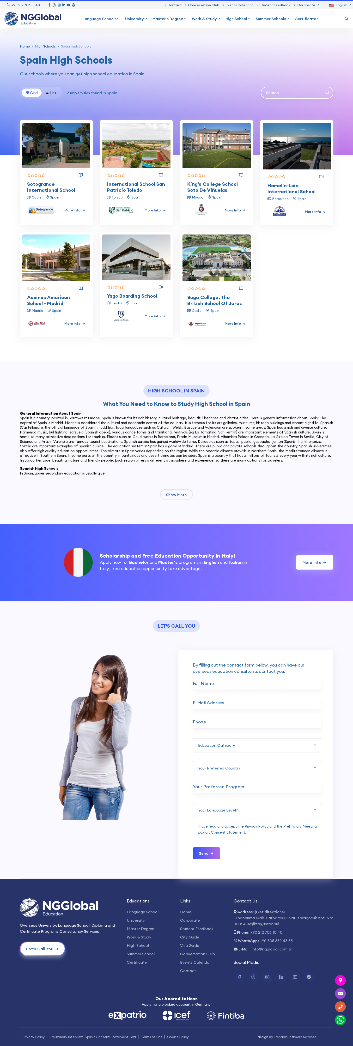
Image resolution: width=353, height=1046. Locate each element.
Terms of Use (151, 1037)
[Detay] (80, 175)
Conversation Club (203, 5)
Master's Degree (167, 18)
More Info (72, 210)
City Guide (189, 937)
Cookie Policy (178, 1037)
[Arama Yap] (346, 19)
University (134, 18)
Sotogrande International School (51, 187)
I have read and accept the (257, 829)
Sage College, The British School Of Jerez (214, 300)
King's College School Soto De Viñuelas (212, 187)
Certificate (305, 18)
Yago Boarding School (132, 296)
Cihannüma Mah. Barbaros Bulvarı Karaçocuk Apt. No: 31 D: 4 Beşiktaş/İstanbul (283, 920)
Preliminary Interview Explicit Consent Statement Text (92, 1037)
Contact (174, 5)
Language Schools (99, 18)
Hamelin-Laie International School (292, 188)
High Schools (45, 46)
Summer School (141, 953)
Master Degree (140, 928)
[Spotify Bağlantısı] (73, 5)
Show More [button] (176, 494)
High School (236, 18)
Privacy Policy (256, 826)
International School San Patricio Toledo (136, 187)
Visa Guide (189, 945)
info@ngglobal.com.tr (272, 949)
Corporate (190, 920)
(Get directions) (270, 911)
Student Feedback (274, 5)
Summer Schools (271, 18)
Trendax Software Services (295, 1037)
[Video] (321, 176)
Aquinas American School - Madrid (48, 300)
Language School (142, 911)
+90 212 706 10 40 (25, 5)
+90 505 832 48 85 (276, 940)
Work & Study (204, 18)
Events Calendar (239, 5)
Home (25, 46)
